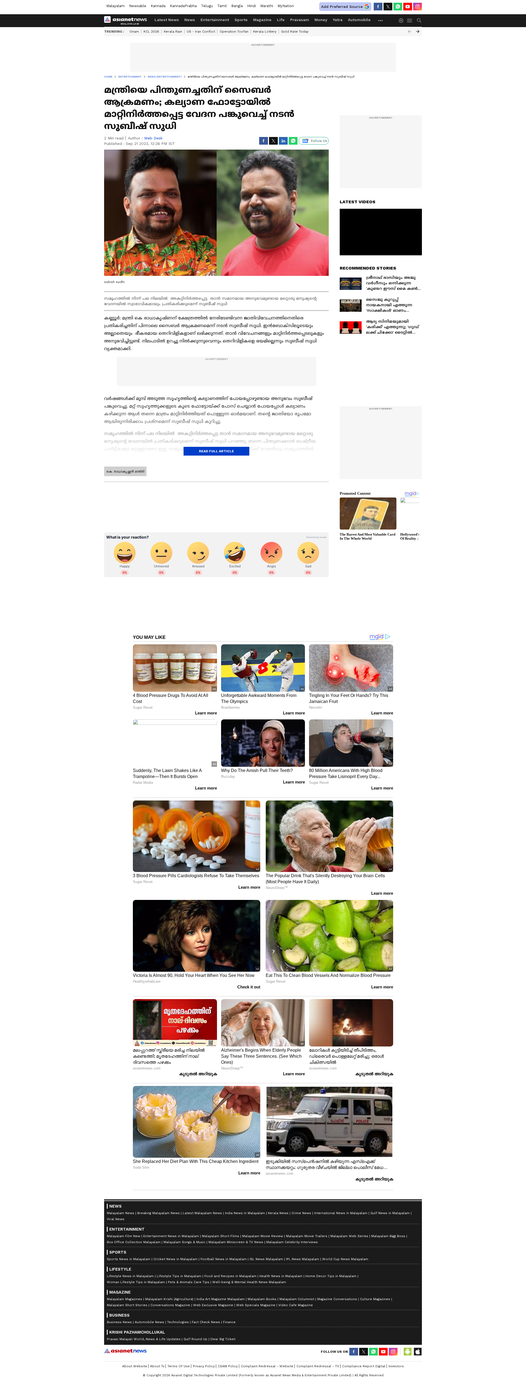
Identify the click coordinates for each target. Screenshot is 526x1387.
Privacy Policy (204, 1366)
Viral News (115, 1219)
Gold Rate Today (294, 31)
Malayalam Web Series (349, 1236)
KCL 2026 (151, 31)
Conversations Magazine (170, 1305)
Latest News (167, 20)
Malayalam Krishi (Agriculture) (169, 1299)
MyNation (286, 6)
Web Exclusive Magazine (213, 1305)
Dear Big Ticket (222, 1339)
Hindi (251, 6)
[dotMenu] (380, 20)
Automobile (359, 20)
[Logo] (127, 20)
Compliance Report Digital (363, 1366)
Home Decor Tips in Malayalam (330, 1276)
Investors (396, 1366)
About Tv (157, 1366)
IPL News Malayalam (302, 1259)
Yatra (337, 20)
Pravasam (299, 20)
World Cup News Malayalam (345, 1259)
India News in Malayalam (245, 1213)
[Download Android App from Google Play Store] (407, 1351)
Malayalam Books (262, 1299)
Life (281, 20)
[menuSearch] (419, 20)
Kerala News (278, 1213)
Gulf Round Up (195, 1339)
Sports (241, 20)
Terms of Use (178, 1366)
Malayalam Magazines (124, 1299)
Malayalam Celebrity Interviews (292, 1242)
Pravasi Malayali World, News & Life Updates (144, 1339)
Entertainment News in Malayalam (171, 1236)
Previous (409, 31)
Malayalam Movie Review (262, 1236)
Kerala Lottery (264, 31)
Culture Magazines (375, 1299)
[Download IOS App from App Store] (417, 1351)
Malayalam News (120, 1213)
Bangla (237, 6)
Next (418, 31)
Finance (229, 1322)
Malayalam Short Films (220, 1236)
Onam (134, 31)
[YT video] (407, 6)
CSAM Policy (228, 1366)
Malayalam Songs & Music (184, 1242)
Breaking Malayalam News (158, 1213)
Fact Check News (206, 1322)
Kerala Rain (173, 31)
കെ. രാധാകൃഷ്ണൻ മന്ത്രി (125, 471)
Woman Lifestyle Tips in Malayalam (136, 1282)
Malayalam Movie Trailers (306, 1236)
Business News (119, 1322)
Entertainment (215, 20)
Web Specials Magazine (255, 1305)
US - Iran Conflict (201, 31)
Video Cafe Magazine (295, 1305)
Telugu (207, 6)
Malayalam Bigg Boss (388, 1236)
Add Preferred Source (342, 6)
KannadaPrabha (183, 6)
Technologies (178, 1322)
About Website (134, 1366)
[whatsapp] (397, 6)
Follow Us (319, 141)
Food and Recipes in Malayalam (230, 1276)
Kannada (158, 6)
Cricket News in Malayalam (175, 1259)
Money (321, 20)
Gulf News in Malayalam (390, 1213)
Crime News (301, 1213)
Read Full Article (216, 451)
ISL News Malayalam (266, 1259)
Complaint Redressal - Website (267, 1366)
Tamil (222, 6)
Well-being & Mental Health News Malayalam (249, 1282)
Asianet (125, 1351)
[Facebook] (378, 6)
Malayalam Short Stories (127, 1305)
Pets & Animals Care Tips (188, 1282)
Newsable (137, 6)
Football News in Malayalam (224, 1259)
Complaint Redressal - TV (317, 1366)
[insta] (417, 6)
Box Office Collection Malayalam (134, 1242)
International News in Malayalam (340, 1213)
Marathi (266, 6)
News (189, 20)
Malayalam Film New (123, 1236)
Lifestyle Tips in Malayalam (179, 1276)
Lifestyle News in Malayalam (130, 1276)
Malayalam (115, 6)
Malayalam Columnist (296, 1299)
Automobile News (149, 1322)
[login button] (402, 20)
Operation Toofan (234, 31)
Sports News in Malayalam (128, 1259)
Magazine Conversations (337, 1299)
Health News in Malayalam (280, 1276)
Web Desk (153, 138)
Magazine (262, 20)
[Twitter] (388, 6)
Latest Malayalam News (202, 1213)
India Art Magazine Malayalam (220, 1299)
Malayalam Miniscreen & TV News (235, 1242)
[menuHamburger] (410, 20)
